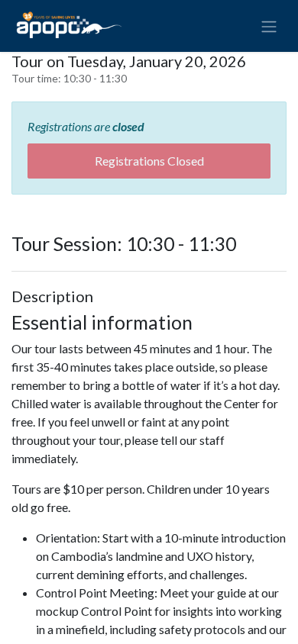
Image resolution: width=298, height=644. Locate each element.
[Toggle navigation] (269, 26)
